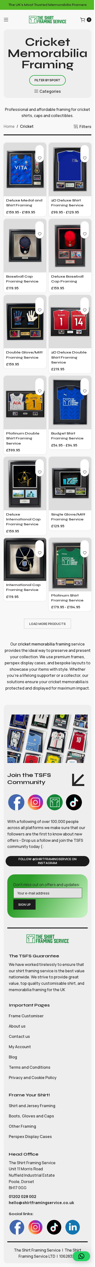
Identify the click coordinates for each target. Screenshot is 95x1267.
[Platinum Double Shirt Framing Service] (25, 402)
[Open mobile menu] (6, 19)
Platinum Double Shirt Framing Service (22, 438)
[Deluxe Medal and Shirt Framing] (25, 169)
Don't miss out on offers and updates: (46, 884)
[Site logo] (47, 19)
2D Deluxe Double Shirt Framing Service (69, 357)
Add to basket (39, 149)
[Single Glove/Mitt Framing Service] (70, 483)
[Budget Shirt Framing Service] (70, 402)
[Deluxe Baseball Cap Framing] (70, 245)
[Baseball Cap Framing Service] (25, 245)
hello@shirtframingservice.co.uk (41, 1202)
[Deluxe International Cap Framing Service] (25, 483)
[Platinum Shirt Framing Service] (70, 564)
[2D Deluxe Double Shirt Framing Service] (70, 322)
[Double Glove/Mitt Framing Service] (25, 322)
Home (9, 126)
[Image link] (47, 938)
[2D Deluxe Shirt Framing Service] (70, 169)
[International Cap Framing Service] (25, 559)
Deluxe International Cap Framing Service (23, 519)
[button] (81, 1256)
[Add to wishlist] (39, 158)
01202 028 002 (23, 1196)
